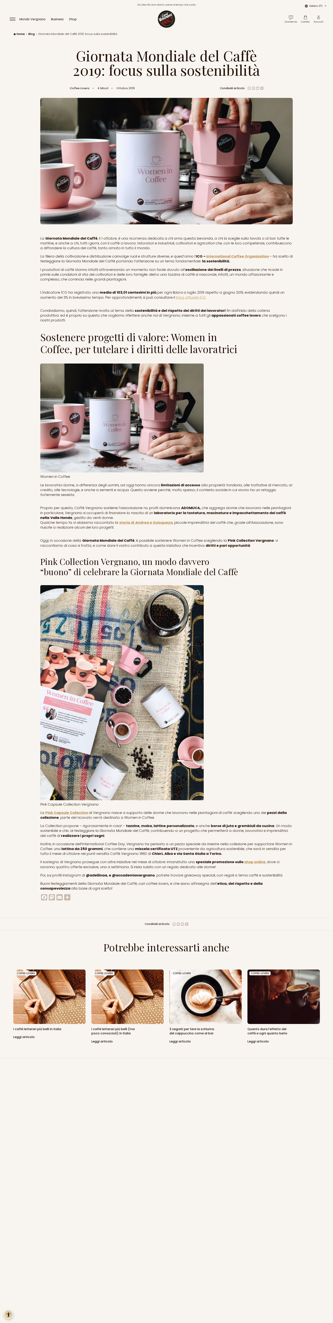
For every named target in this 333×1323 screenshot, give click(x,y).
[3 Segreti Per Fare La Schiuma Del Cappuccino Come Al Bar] (205, 997)
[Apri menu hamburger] (14, 19)
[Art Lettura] (49, 997)
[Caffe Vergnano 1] (283, 997)
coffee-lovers (26, 973)
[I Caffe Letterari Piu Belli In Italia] (127, 997)
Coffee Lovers (79, 88)
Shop (73, 19)
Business (57, 19)
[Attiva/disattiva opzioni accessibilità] (8, 1314)
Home (21, 34)
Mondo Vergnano (32, 19)
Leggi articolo (24, 1037)
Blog (31, 34)
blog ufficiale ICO (191, 297)
